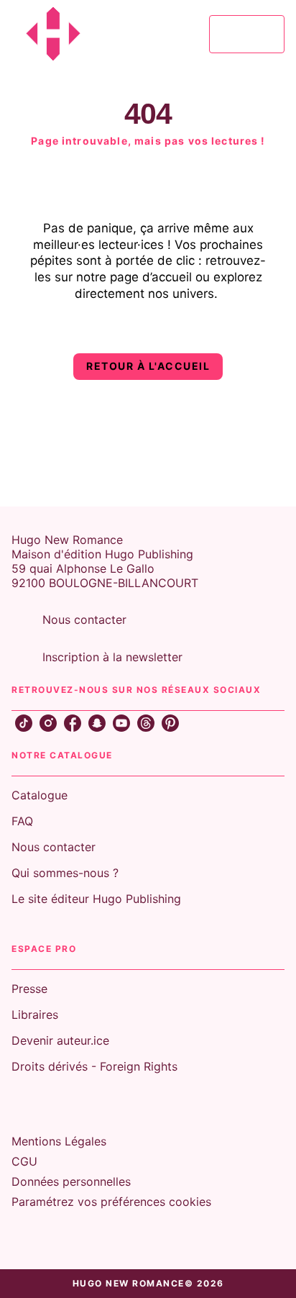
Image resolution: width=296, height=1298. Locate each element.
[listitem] (23, 723)
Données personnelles (71, 1181)
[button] (148, 366)
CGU (24, 1161)
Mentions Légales (58, 1141)
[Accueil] (71, 34)
